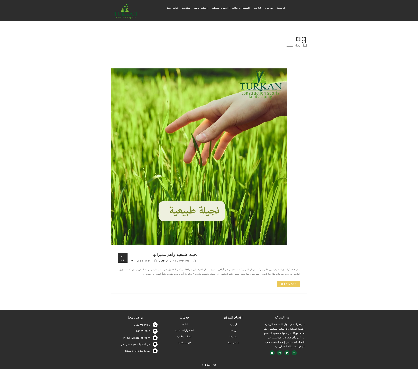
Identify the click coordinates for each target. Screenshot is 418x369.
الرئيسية (281, 7)
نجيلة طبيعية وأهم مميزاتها (175, 254)
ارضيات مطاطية (184, 336)
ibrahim (146, 260)
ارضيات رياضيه (201, 7)
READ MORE (288, 284)
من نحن (269, 7)
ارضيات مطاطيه (220, 7)
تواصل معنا (172, 7)
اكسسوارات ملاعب (241, 7)
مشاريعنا (186, 7)
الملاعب (257, 7)
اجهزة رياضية (184, 342)
